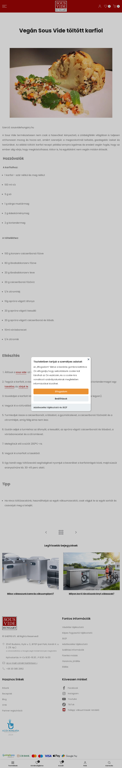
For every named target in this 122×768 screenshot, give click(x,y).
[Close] (88, 359)
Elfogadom (61, 391)
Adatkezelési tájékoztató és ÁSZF (50, 407)
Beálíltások (61, 398)
